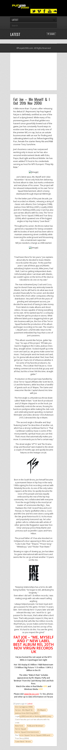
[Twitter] (34, 11)
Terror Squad (20, 729)
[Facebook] (44, 11)
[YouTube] (50, 11)
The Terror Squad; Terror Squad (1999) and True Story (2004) (32, 736)
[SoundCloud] (55, 11)
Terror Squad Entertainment (27, 732)
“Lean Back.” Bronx (23, 741)
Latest (29, 703)
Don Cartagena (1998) (24, 707)
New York (19, 726)
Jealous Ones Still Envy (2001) (26, 713)
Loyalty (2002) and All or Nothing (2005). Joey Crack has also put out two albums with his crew (33, 719)
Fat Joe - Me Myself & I (24, 710)
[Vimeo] (39, 11)
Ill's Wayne (41, 710)
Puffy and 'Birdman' (35, 726)
